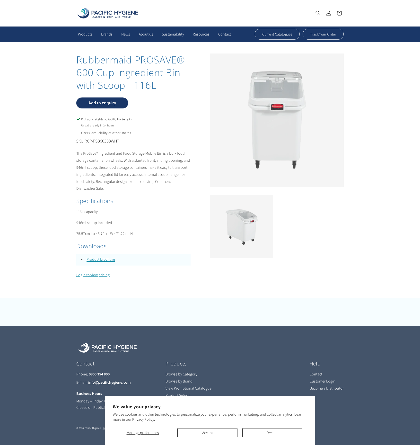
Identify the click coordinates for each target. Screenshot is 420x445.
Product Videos (178, 395)
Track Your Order (323, 34)
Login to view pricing (93, 274)
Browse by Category (181, 374)
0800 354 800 (99, 374)
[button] (318, 13)
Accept (207, 432)
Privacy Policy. (143, 419)
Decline (272, 432)
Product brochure (101, 259)
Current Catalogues (277, 34)
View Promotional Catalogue (188, 388)
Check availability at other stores (106, 133)
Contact (316, 374)
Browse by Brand (179, 381)
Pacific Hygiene (93, 428)
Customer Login (322, 381)
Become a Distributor (327, 388)
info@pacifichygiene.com (109, 382)
